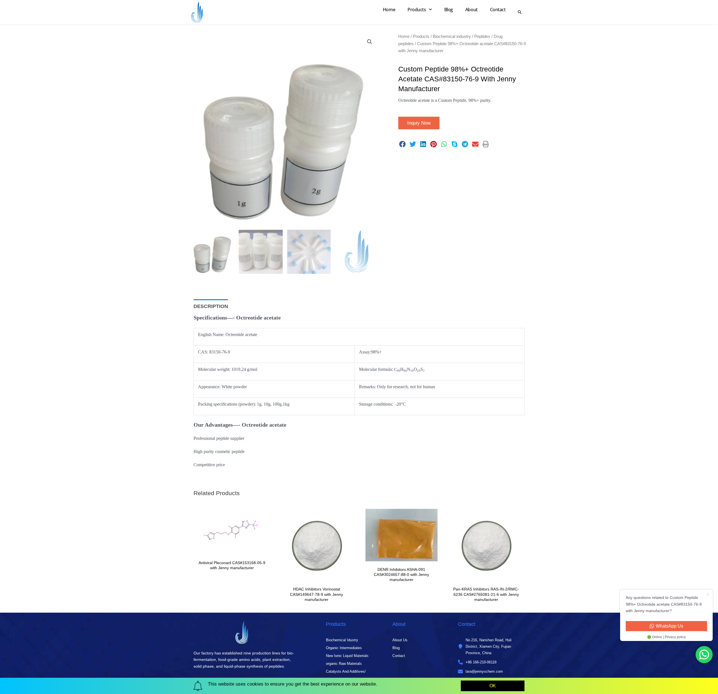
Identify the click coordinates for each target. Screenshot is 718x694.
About (471, 9)
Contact (498, 9)
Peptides (482, 36)
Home (389, 9)
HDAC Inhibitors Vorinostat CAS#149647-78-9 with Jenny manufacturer (316, 594)
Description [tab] (211, 306)
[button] (370, 42)
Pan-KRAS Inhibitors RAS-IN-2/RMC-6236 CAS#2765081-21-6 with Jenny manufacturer (486, 594)
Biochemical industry (452, 36)
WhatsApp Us (669, 626)
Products (417, 9)
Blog (448, 9)
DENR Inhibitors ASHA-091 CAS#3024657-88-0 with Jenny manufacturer (401, 574)
